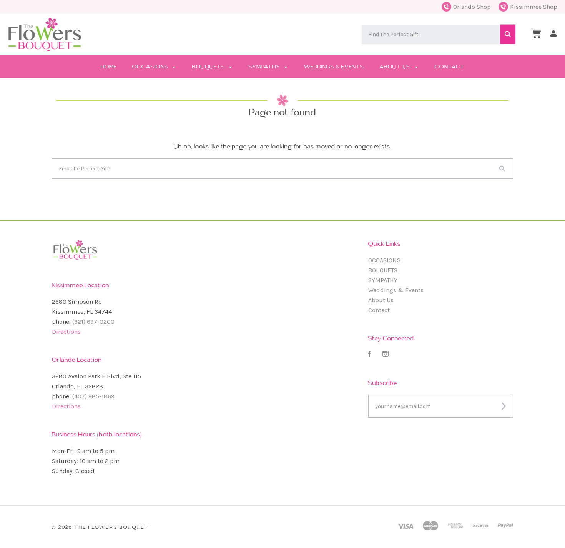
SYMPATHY (265, 66)
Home (109, 66)
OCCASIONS (151, 66)
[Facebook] (369, 354)
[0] (536, 33)
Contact (450, 66)
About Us (395, 66)
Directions (66, 331)
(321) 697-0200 (93, 321)
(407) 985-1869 (93, 396)
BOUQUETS (209, 66)
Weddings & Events (334, 66)
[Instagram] (385, 354)
